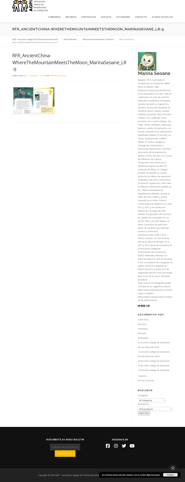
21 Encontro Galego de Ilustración (154, 351)
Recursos (71, 17)
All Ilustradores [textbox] (146, 409)
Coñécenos (54, 17)
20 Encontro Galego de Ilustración (154, 361)
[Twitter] (124, 446)
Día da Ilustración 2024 (148, 356)
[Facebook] (108, 446)
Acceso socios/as (162, 17)
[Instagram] (116, 446)
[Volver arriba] (173, 468)
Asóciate (106, 17)
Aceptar (170, 474)
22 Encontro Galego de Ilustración (154, 342)
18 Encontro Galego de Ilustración (154, 370)
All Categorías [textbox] (145, 400)
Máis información (153, 475)
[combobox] (152, 400)
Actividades (123, 17)
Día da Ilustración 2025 (148, 347)
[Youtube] (132, 446)
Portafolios (89, 17)
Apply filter (144, 413)
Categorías (143, 395)
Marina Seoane (58, 75)
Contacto (141, 17)
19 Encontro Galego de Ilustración (154, 365)
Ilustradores (143, 404)
